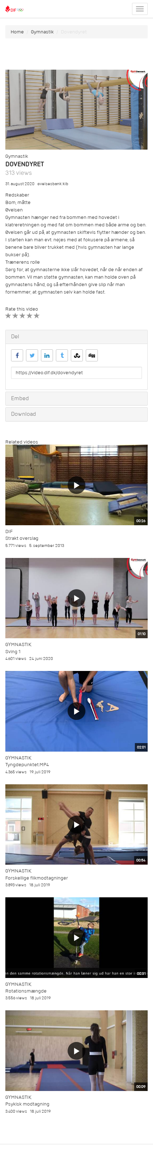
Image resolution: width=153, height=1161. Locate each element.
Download (23, 414)
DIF (8, 531)
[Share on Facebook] (17, 355)
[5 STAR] (37, 316)
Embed (20, 398)
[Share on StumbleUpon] (77, 355)
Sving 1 (13, 651)
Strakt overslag (21, 538)
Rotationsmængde (26, 991)
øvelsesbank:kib (52, 184)
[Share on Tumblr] (62, 355)
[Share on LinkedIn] (47, 355)
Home (17, 31)
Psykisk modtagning (27, 1104)
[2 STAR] (15, 316)
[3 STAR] (23, 316)
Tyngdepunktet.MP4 (27, 764)
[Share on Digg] (92, 355)
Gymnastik (42, 31)
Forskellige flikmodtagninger (36, 878)
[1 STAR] (8, 316)
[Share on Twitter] (32, 355)
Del (15, 336)
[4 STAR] (30, 316)
